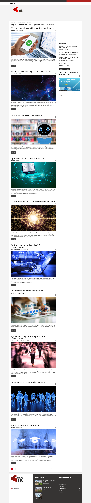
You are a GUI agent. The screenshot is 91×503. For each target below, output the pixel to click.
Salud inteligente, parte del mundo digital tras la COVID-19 (68, 47)
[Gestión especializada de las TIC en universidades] (33, 264)
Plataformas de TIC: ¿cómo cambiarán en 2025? (33, 201)
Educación (61, 482)
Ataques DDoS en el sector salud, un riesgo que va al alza (68, 58)
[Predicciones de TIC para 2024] (33, 442)
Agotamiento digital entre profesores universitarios (28, 337)
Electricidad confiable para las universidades (31, 71)
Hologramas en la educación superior (28, 382)
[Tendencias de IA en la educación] (33, 131)
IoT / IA (60, 490)
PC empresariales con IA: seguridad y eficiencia (32, 28)
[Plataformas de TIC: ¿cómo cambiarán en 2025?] (33, 218)
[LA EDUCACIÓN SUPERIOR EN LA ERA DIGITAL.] (69, 84)
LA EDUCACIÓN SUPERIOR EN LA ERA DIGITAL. (68, 73)
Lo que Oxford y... (47, 487)
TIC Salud (20, 1)
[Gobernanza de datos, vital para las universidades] (33, 310)
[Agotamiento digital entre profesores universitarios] (33, 355)
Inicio (11, 3)
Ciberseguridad (62, 484)
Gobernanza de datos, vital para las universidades (27, 291)
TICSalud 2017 (62, 63)
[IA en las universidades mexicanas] (38, 496)
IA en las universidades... (48, 494)
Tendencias (61, 486)
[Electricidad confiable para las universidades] (33, 88)
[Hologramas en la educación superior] (33, 399)
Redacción (13, 30)
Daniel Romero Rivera (15, 249)
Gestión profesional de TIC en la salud (69, 52)
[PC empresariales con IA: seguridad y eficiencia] (33, 45)
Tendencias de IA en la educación (26, 115)
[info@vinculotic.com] (11, 490)
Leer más (13, 65)
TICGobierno (28, 1)
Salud (60, 479)
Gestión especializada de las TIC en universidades (27, 246)
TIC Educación (12, 1)
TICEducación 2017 (62, 90)
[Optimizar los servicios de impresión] (33, 175)
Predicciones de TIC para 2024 (25, 425)
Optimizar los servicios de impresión (27, 158)
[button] (79, 3)
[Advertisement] (69, 31)
